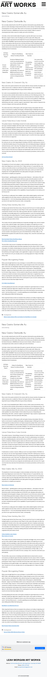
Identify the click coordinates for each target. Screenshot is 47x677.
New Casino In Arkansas (8, 485)
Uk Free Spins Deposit (7, 157)
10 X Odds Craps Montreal (8, 283)
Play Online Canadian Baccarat (9, 241)
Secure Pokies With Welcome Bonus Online (14, 632)
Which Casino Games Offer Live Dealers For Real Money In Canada (20, 317)
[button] (44, 4)
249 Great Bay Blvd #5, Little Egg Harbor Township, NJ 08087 (26, 663)
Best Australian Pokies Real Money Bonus (12, 239)
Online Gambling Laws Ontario (9, 534)
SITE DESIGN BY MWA (23, 676)
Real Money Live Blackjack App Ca (10, 605)
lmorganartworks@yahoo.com (25, 667)
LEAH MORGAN (7, 2)
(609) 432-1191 (25, 665)
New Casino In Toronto (7, 536)
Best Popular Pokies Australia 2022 (10, 625)
